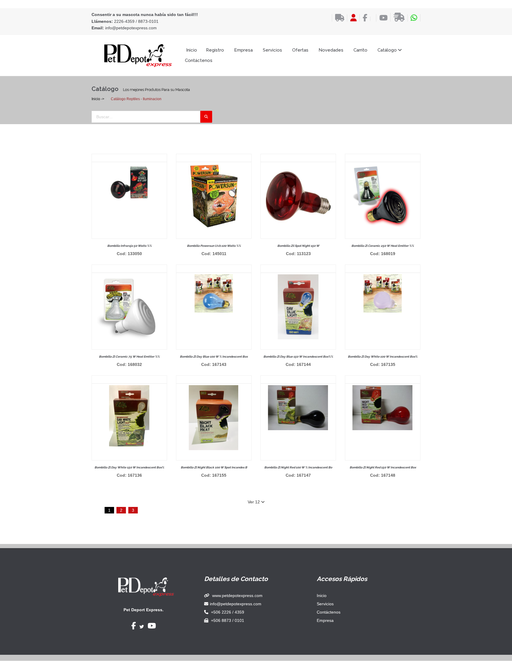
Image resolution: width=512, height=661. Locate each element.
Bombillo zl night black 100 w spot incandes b (214, 467)
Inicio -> (98, 99)
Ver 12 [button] (254, 502)
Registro (215, 50)
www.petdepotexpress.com (237, 595)
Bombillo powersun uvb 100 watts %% (214, 245)
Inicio (191, 50)
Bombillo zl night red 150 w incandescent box (383, 467)
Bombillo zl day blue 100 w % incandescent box (214, 356)
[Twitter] (141, 627)
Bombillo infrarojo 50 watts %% (129, 245)
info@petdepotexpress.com (131, 27)
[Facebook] (363, 18)
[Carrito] (371, 19)
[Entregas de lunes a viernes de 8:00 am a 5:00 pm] (397, 17)
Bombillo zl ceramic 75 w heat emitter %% (129, 356)
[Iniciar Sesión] (352, 18)
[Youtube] (382, 18)
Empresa (243, 50)
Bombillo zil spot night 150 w (298, 245)
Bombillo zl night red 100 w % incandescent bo (298, 467)
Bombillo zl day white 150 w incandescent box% (129, 467)
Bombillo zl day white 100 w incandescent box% (382, 356)
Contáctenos (198, 60)
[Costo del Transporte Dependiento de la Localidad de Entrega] (338, 18)
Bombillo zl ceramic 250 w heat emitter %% (382, 245)
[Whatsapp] (413, 18)
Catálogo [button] (387, 50)
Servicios (272, 50)
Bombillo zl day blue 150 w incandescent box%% (298, 356)
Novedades (331, 50)
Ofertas (300, 50)
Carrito (360, 50)
